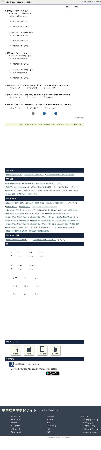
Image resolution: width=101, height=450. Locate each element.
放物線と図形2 (11, 227)
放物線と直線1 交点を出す (68, 187)
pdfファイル (79, 118)
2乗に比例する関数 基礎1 (15, 203)
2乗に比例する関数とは (14, 175)
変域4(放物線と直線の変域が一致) (44, 187)
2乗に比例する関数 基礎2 (35, 203)
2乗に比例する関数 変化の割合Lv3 (45, 210)
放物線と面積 (23, 227)
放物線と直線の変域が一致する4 (67, 217)
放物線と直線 (63, 224)
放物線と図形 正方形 (70, 190)
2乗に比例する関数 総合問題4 (39, 231)
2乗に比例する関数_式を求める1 (44, 240)
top (81, 1)
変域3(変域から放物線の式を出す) (18, 187)
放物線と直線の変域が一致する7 (67, 220)
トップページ (15, 416)
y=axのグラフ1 (71, 203)
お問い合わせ (15, 429)
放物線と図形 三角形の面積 (16, 194)
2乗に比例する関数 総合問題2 (64, 227)
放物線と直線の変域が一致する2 (17, 217)
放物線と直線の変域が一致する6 (42, 220)
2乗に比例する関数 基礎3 (55, 203)
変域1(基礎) (51, 183)
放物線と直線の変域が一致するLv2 (43, 224)
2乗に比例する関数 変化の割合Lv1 (45, 207)
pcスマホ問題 (51, 426)
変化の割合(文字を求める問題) (34, 183)
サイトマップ (15, 419)
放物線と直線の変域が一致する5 (17, 220)
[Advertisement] (44, 146)
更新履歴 (13, 422)
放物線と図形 (74, 224)
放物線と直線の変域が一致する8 (17, 224)
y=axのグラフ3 (24, 206)
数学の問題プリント (89, 1)
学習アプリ (50, 432)
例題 (48, 429)
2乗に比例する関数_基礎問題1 (16, 240)
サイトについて (16, 426)
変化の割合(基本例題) (13, 183)
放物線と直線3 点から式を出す (48, 190)
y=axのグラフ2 (11, 206)
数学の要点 (50, 416)
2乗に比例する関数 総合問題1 (40, 227)
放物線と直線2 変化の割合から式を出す (20, 190)
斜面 (35, 194)
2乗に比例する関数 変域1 (68, 210)
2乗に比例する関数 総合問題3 (16, 231)
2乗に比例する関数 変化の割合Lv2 (18, 210)
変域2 (59, 183)
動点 (30, 194)
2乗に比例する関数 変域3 (35, 213)
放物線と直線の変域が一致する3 (42, 217)
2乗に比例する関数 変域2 (15, 213)
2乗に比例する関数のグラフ (34, 175)
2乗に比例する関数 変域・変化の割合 (60, 175)
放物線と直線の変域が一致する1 (57, 213)
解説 (48, 422)
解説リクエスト (16, 432)
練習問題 (50, 419)
